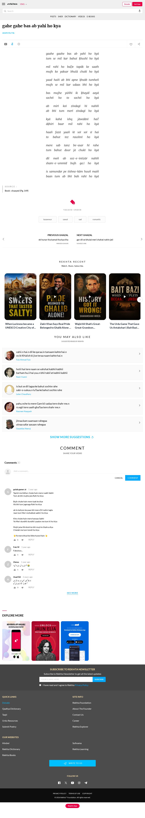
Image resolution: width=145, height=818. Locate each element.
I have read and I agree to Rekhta (65, 685)
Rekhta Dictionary (11, 749)
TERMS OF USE (74, 793)
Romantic (97, 219)
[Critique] (18, 44)
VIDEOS (81, 16)
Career (75, 721)
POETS (53, 16)
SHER (60, 16)
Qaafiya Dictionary (11, 709)
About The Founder (81, 709)
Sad (80, 219)
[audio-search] (139, 11)
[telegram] (86, 782)
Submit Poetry (9, 727)
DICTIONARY (70, 16)
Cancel (119, 478)
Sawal (65, 219)
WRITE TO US (75, 763)
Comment (133, 478)
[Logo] (12, 4)
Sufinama (77, 743)
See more (72, 593)
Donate (127, 4)
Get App (137, 4)
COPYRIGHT (87, 793)
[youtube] (72, 782)
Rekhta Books (9, 755)
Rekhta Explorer (80, 727)
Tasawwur (47, 219)
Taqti (4, 715)
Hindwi (5, 743)
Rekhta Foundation (81, 703)
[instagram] (79, 782)
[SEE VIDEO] (5, 44)
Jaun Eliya (8, 33)
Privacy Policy (81, 685)
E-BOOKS (91, 16)
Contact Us (78, 715)
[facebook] (59, 782)
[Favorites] (131, 44)
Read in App (72, 806)
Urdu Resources (10, 721)
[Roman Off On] (12, 44)
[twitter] (66, 782)
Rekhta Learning (80, 749)
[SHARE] (139, 44)
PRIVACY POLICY (59, 793)
